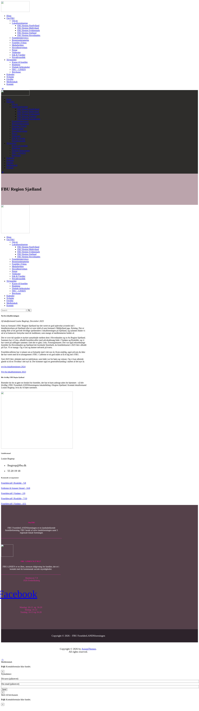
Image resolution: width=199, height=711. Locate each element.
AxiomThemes (88, 649)
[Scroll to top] (2, 659)
